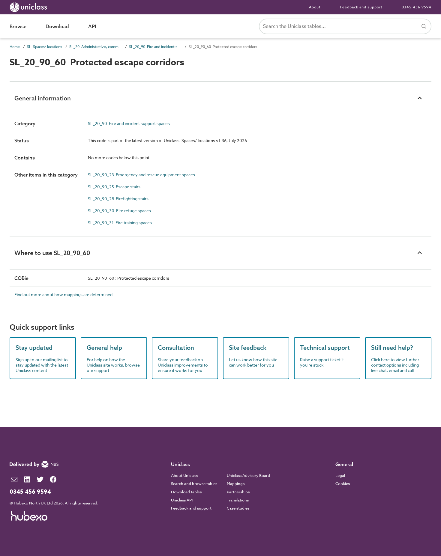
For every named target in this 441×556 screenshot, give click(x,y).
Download (57, 26)
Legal (340, 475)
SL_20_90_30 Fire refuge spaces (119, 210)
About (315, 7)
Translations (238, 500)
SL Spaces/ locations (44, 46)
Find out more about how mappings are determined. (64, 294)
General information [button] (42, 98)
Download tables (186, 492)
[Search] (424, 26)
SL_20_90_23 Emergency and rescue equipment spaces (141, 174)
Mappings (235, 483)
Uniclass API (182, 500)
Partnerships (238, 492)
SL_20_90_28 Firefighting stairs (118, 198)
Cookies (342, 483)
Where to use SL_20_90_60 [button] (52, 253)
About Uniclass (184, 475)
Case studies (238, 508)
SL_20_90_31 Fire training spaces (120, 222)
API (92, 26)
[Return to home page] (30, 7)
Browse (18, 26)
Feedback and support (361, 7)
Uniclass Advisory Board (248, 475)
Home (15, 46)
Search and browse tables (194, 483)
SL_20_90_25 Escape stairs (114, 186)
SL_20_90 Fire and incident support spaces (155, 46)
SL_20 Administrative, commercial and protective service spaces (95, 46)
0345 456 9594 (416, 7)
